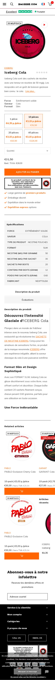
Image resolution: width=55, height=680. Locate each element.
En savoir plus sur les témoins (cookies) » (28, 677)
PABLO (7, 468)
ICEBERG (8, 68)
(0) (49, 72)
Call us (16, 638)
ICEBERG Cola (35, 321)
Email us (37, 638)
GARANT (43, 468)
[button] (4, 4)
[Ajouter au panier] (21, 491)
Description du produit (27, 291)
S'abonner (39, 596)
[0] (50, 4)
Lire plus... (30, 91)
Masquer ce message (27, 671)
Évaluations (27, 299)
